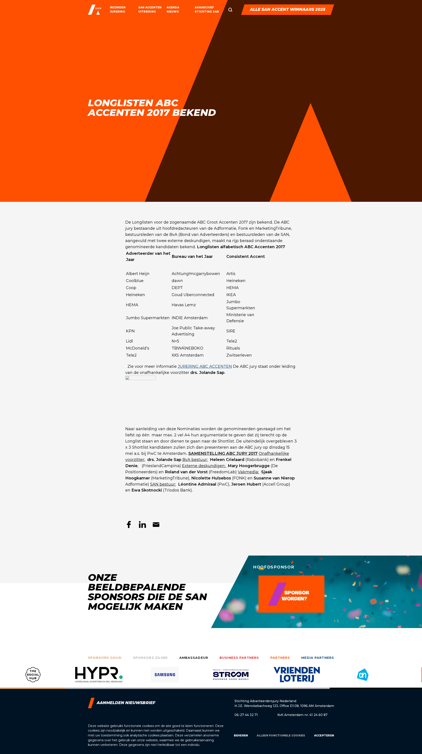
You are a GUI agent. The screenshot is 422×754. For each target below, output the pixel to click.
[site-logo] (94, 10)
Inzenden (118, 7)
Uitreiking (147, 11)
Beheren (241, 735)
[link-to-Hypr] (99, 678)
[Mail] (156, 524)
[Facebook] (128, 524)
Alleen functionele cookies (281, 735)
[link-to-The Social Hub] (33, 678)
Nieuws (173, 11)
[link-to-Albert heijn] (363, 678)
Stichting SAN (207, 11)
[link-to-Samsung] (165, 678)
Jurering (117, 11)
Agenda (173, 7)
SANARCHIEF (204, 7)
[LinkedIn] (142, 524)
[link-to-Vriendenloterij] (297, 678)
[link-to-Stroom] (231, 678)
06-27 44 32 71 (246, 715)
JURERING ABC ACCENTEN (205, 366)
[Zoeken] (230, 10)
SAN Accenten (150, 7)
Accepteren (324, 735)
